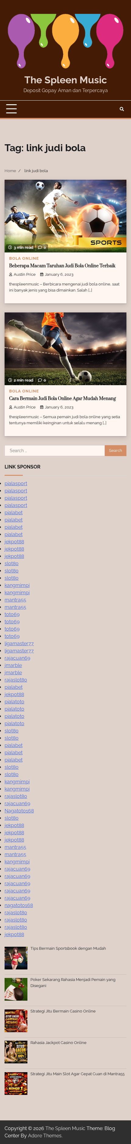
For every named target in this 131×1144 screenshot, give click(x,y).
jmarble (13, 665)
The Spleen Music (65, 79)
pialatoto (14, 702)
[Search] (121, 109)
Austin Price (25, 274)
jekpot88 (14, 542)
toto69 (12, 614)
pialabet (14, 512)
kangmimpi (17, 585)
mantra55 (15, 600)
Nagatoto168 (19, 811)
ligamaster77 (19, 643)
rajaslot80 (16, 680)
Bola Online (24, 258)
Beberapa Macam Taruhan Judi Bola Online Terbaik (62, 266)
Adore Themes (45, 1136)
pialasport (16, 483)
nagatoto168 (19, 905)
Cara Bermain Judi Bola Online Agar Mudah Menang (62, 399)
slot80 (12, 563)
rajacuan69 (17, 658)
